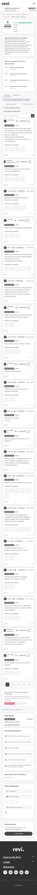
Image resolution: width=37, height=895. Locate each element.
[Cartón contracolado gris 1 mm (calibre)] (6, 490)
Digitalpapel (6, 17)
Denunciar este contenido (13, 709)
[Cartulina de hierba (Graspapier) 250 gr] (17, 490)
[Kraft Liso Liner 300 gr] (12, 149)
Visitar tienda (12, 802)
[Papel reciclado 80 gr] (17, 351)
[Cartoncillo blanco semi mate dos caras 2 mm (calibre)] (17, 208)
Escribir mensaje (14, 796)
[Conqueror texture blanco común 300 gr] (17, 235)
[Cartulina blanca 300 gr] (23, 208)
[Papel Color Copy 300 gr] (6, 235)
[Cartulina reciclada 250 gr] (17, 149)
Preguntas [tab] (16, 95)
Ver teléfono (12, 791)
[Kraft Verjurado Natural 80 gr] (12, 179)
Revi (4, 14)
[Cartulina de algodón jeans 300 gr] (6, 149)
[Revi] (6, 3)
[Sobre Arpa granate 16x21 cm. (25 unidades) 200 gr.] (23, 149)
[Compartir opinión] (29, 155)
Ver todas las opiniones (12, 725)
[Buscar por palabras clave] (32, 115)
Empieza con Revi (9, 703)
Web (7, 10)
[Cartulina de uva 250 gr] (23, 490)
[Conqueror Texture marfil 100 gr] (6, 673)
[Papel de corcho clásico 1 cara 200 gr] (28, 269)
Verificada (23, 121)
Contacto (13, 10)
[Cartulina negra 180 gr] (17, 673)
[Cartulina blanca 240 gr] (6, 558)
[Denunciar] (32, 155)
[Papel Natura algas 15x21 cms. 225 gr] (12, 587)
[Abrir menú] (34, 3)
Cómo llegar (19, 833)
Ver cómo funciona (21, 703)
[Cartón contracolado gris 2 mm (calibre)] (23, 269)
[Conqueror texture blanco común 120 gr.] (6, 399)
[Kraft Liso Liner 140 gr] (17, 529)
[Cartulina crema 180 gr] (28, 529)
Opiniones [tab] (7, 95)
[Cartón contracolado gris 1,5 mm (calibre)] (12, 490)
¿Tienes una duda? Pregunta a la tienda (17, 99)
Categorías (10, 14)
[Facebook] (5, 812)
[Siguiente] (35, 685)
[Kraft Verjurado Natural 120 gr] (17, 179)
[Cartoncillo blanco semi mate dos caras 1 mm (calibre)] (12, 208)
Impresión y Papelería (21, 14)
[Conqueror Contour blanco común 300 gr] (12, 618)
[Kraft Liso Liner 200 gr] (17, 269)
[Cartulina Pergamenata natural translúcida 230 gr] (12, 269)
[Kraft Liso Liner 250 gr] (6, 179)
